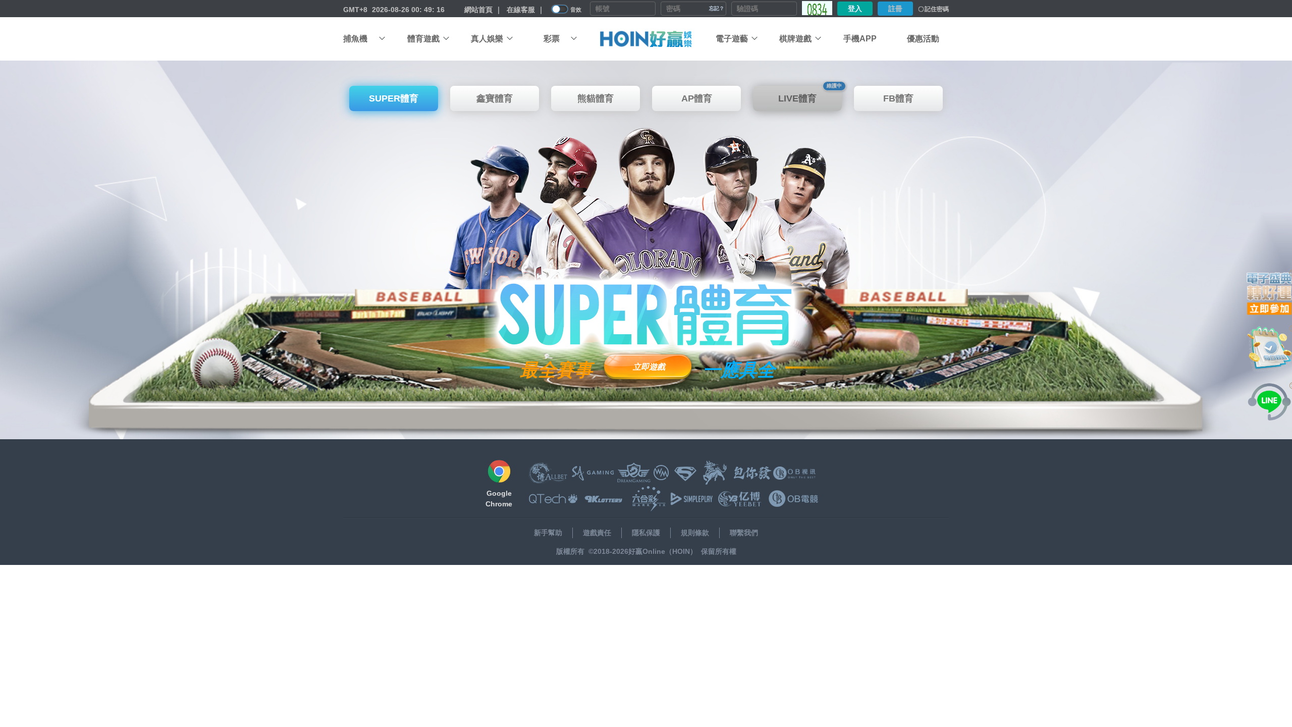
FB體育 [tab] (898, 98)
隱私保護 (646, 533)
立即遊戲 (649, 366)
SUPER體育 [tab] (393, 98)
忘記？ (716, 8)
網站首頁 (478, 10)
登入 (855, 9)
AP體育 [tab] (696, 98)
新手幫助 (548, 533)
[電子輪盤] (1269, 293)
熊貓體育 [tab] (595, 98)
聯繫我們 (744, 533)
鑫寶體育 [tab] (494, 98)
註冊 (895, 9)
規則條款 (695, 533)
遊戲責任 (597, 533)
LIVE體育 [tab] (810, 94)
